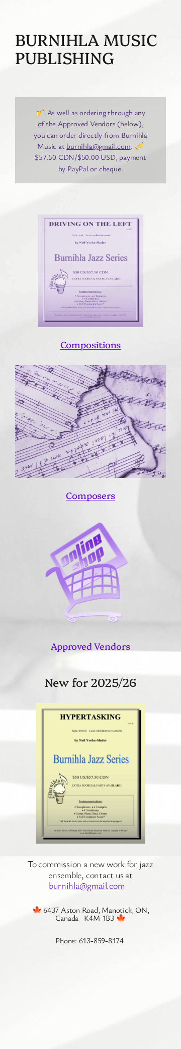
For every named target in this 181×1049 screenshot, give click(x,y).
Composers (90, 495)
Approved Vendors (90, 646)
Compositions (90, 344)
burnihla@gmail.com (98, 146)
